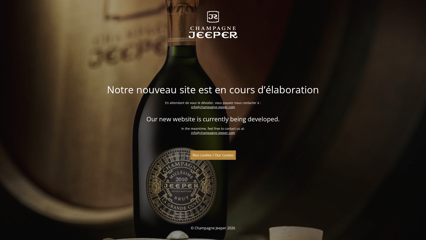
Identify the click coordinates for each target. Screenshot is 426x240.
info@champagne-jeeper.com (213, 107)
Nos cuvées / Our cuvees (213, 155)
